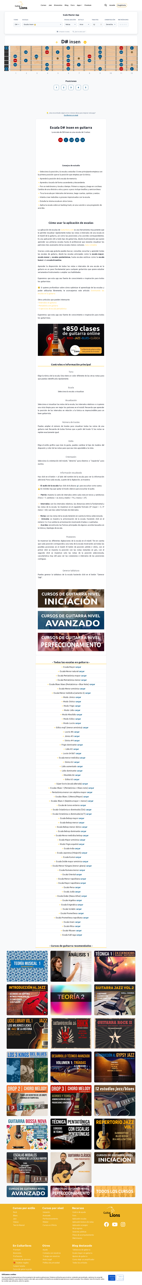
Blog (66, 5)
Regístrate (121, 5)
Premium (88, 5)
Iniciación (46, 1212)
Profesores (17, 1256)
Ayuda (45, 1250)
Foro (73, 5)
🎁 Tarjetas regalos (21, 1263)
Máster (45, 1222)
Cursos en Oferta (50, 1225)
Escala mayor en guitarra (82, 1253)
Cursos (43, 5)
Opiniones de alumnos (22, 1259)
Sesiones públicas (79, 1232)
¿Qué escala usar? (79, 31)
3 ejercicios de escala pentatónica (52, 309)
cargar (78, 667)
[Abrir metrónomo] (123, 24)
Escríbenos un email (71, 115)
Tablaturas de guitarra (81, 1250)
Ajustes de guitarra (79, 1256)
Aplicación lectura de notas (83, 1222)
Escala (25, 19)
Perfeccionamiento (50, 1219)
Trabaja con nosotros (51, 1256)
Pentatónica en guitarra (48, 306)
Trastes (95, 19)
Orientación (110, 19)
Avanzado (46, 1215)
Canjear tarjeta (19, 1266)
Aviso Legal (47, 1259)
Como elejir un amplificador (83, 1259)
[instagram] (123, 1224)
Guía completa (91, 245)
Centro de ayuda (79, 1212)
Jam (50, 5)
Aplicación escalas (79, 1219)
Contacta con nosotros (52, 1253)
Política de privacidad (51, 1263)
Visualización (70, 19)
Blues (15, 1215)
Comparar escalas (64, 31)
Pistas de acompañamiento (83, 1235)
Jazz (15, 1219)
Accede (112, 5)
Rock (15, 1212)
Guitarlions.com (67, 230)
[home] (21, 5)
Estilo (81, 19)
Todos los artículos (79, 1263)
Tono (16, 19)
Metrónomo (123, 19)
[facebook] (106, 1224)
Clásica (15, 1222)
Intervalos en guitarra (47, 303)
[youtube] (115, 1224)
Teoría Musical (19, 1225)
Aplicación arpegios (80, 1225)
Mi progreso (77, 1228)
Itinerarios (58, 5)
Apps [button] (79, 5)
